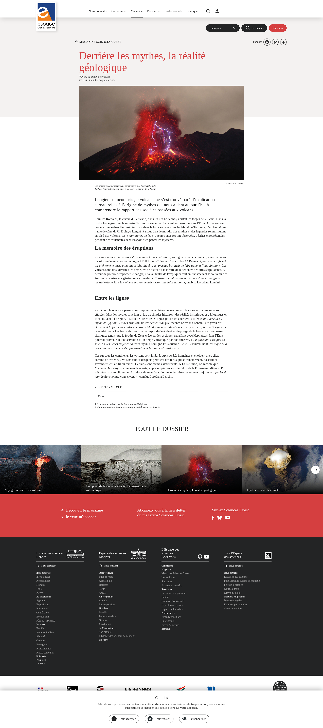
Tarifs (39, 588)
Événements (42, 616)
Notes (101, 396)
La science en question (174, 593)
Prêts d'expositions (171, 616)
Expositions (42, 604)
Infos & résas (43, 576)
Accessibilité (43, 580)
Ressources (153, 11)
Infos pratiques (43, 572)
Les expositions (107, 604)
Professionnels (173, 11)
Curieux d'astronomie (173, 601)
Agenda (40, 600)
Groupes (40, 640)
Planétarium (42, 608)
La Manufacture (106, 628)
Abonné (40, 636)
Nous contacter (48, 565)
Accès (39, 592)
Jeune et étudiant (45, 632)
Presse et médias (45, 652)
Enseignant (42, 644)
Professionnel (43, 648)
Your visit (41, 660)
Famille (40, 628)
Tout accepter (127, 718)
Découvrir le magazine (84, 510)
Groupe (103, 620)
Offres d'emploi (232, 592)
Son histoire (105, 631)
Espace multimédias (172, 609)
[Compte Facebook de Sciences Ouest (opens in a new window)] (213, 518)
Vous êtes (40, 624)
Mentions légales (233, 600)
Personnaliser (197, 718)
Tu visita (40, 663)
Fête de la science (45, 620)
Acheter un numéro (172, 585)
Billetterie (41, 656)
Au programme (43, 596)
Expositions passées (172, 605)
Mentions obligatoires (234, 596)
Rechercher (258, 28)
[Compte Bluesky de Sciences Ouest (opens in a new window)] (219, 518)
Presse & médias (170, 625)
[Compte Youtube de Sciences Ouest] (227, 518)
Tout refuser (162, 718)
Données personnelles (235, 604)
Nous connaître (98, 11)
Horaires (40, 584)
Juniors (165, 597)
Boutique (192, 11)
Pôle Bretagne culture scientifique (242, 580)
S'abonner (278, 28)
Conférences (119, 11)
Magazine (137, 11)
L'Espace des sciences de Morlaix (117, 635)
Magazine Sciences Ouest (175, 573)
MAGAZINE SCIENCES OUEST (100, 41)
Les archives (168, 577)
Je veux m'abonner (81, 517)
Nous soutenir (231, 588)
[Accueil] (46, 16)
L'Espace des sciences (235, 576)
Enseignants (168, 621)
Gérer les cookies (233, 608)
